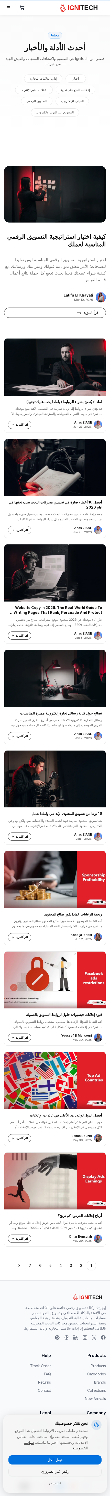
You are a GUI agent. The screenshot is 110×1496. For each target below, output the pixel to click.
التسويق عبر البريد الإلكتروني (55, 112)
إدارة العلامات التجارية (43, 78)
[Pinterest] (57, 1337)
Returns (44, 1382)
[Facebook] (103, 1337)
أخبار (76, 78)
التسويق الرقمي (36, 101)
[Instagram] (84, 1337)
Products (98, 1366)
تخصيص (55, 1483)
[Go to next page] (19, 1265)
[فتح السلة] (22, 7)
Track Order (40, 1366)
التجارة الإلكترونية (72, 101)
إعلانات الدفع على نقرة (75, 90)
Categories (96, 1374)
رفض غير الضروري (55, 1471)
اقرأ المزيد (92, 312)
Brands (100, 1382)
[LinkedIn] (75, 1337)
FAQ (47, 1374)
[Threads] (66, 1337)
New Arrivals (95, 1398)
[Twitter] (94, 1337)
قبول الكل (55, 1460)
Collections (96, 1390)
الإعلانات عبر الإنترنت (33, 90)
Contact (44, 1390)
